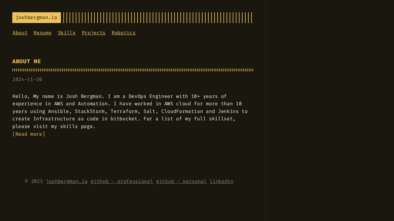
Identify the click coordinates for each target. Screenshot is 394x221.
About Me (26, 61)
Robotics (123, 32)
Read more (28, 134)
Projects (94, 32)
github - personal (181, 181)
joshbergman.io (67, 181)
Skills (67, 32)
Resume (42, 32)
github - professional (121, 181)
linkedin (221, 181)
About (20, 32)
